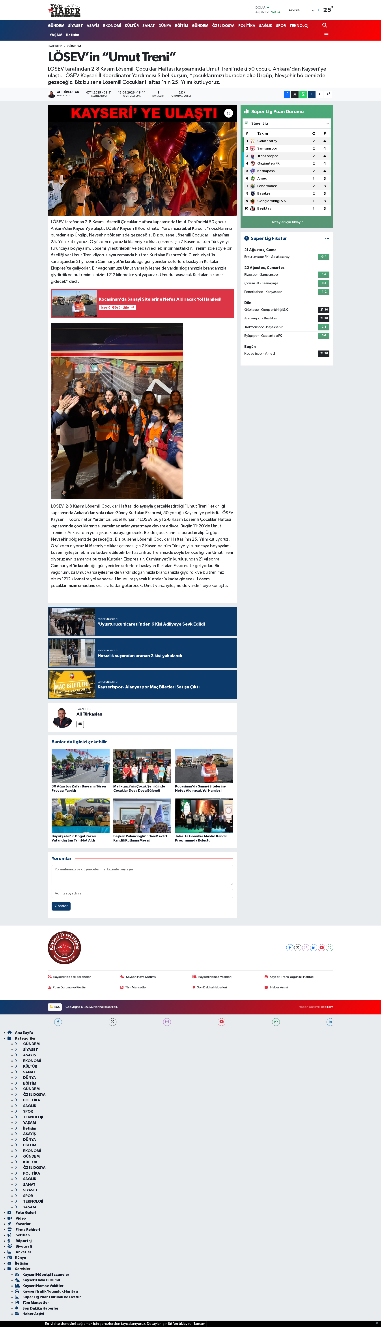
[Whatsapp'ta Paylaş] (303, 94)
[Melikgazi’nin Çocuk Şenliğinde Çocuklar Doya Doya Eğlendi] (142, 766)
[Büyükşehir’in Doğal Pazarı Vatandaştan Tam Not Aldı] (81, 816)
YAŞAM (56, 35)
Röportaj (23, 1241)
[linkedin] (330, 1022)
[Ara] (325, 25)
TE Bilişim (326, 1006)
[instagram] (167, 1022)
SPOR (281, 26)
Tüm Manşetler (136, 987)
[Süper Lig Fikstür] (327, 238)
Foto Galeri (25, 1213)
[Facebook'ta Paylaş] (287, 94)
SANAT (148, 26)
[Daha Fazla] (312, 94)
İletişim (72, 35)
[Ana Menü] (325, 35)
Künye (20, 1258)
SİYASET (75, 26)
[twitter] (112, 1022)
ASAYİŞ (93, 26)
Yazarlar (23, 1224)
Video (20, 1218)
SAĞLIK (265, 26)
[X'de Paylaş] (295, 94)
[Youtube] (321, 947)
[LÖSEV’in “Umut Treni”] (142, 160)
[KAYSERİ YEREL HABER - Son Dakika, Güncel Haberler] (64, 10)
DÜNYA (165, 26)
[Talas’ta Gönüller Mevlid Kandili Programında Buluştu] (204, 816)
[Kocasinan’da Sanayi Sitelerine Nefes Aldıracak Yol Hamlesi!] (204, 766)
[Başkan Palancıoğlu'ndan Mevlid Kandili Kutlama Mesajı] (142, 816)
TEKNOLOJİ (299, 26)
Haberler (55, 46)
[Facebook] (289, 947)
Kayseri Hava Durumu (141, 976)
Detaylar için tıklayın (287, 222)
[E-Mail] (80, 724)
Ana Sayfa (24, 1033)
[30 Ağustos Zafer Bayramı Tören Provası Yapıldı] (81, 766)
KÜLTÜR (132, 26)
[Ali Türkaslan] (62, 717)
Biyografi (23, 1246)
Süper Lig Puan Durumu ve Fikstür (51, 1297)
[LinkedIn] (313, 947)
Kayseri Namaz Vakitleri (215, 976)
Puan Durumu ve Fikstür (69, 987)
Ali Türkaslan (89, 714)
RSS (57, 1006)
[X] (297, 947)
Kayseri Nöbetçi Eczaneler (72, 976)
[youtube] (221, 1022)
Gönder (61, 906)
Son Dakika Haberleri (212, 987)
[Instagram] (305, 947)
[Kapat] (378, 1323)
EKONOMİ (112, 26)
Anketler (23, 1252)
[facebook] (58, 1022)
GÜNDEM (56, 26)
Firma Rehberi (27, 1229)
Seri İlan (22, 1235)
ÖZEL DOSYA (223, 26)
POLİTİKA (246, 26)
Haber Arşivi (279, 987)
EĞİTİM (181, 26)
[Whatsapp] (329, 947)
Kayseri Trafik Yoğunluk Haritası (292, 976)
